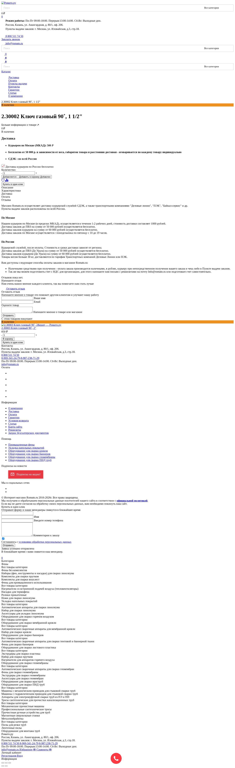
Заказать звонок (10, 39)
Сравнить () (44, 749)
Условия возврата (18, 420)
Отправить (8, 315)
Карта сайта (15, 426)
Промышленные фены (21, 444)
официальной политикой (132, 500)
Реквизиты (14, 429)
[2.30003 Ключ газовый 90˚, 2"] (117, 325)
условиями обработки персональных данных (45, 541)
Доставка (13, 77)
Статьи (12, 92)
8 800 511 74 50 (10, 743)
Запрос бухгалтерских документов (28, 432)
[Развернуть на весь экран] (6, 762)
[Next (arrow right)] (6, 765)
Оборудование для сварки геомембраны (31, 457)
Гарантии (13, 89)
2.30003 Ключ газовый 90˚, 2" (18, 328)
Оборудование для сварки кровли (28, 450)
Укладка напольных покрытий (26, 447)
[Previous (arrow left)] (2, 765)
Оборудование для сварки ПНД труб (29, 460)
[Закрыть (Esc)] (2, 762)
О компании (15, 95)
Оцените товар (10, 305)
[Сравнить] (6, 180)
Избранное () (28, 749)
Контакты (14, 86)
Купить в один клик (13, 184)
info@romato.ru (10, 364)
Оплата (12, 80)
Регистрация (9, 755)
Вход (20, 755)
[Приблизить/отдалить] (9, 762)
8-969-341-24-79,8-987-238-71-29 (39, 743)
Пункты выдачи (17, 83)
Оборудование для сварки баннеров (29, 453)
